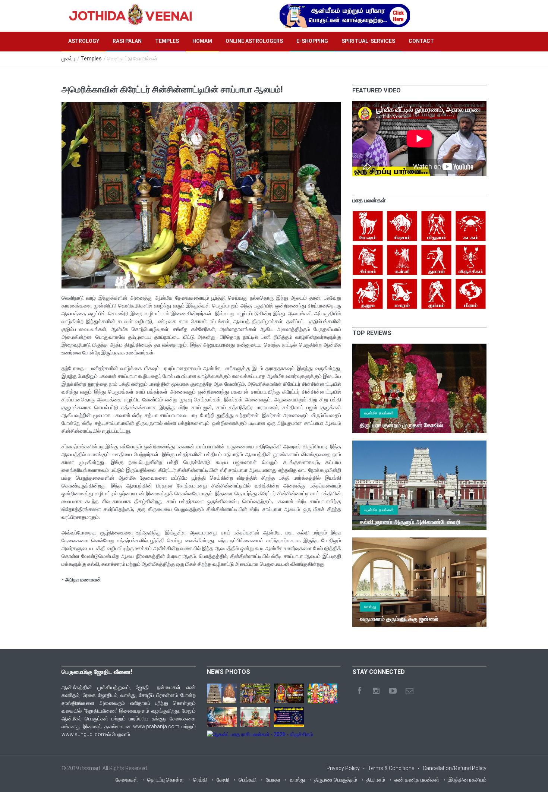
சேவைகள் (127, 780)
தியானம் (375, 780)
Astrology (83, 41)
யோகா (273, 780)
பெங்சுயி (247, 780)
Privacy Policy (343, 768)
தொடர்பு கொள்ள (165, 780)
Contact (421, 41)
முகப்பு (68, 58)
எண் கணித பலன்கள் (416, 780)
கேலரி (223, 780)
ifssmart (90, 768)
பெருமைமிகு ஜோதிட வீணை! (97, 671)
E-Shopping (312, 41)
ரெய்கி (200, 780)
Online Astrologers (254, 41)
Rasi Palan (127, 41)
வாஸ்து (370, 607)
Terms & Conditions (391, 768)
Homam (202, 41)
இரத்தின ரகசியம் (467, 780)
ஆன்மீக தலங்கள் (379, 413)
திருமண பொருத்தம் (335, 780)
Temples (167, 41)
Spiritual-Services (368, 41)
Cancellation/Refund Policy (454, 768)
